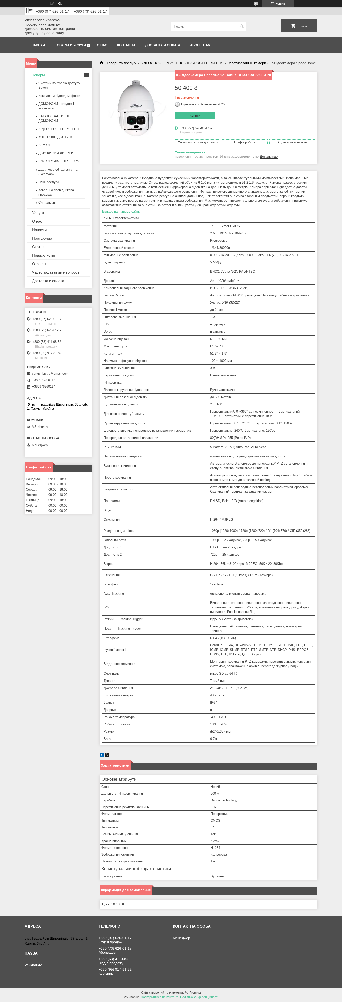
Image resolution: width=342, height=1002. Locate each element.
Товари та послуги (122, 63)
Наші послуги (48, 182)
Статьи (38, 247)
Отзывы (39, 264)
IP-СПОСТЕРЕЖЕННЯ (205, 63)
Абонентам (200, 45)
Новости (39, 230)
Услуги (38, 213)
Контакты (126, 45)
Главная (37, 45)
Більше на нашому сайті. (121, 211)
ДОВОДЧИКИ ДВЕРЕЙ (55, 153)
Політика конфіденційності (199, 997)
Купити (195, 115)
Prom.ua (195, 992)
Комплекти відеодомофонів (59, 96)
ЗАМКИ (44, 145)
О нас (102, 45)
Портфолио (42, 238)
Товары (38, 75)
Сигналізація (47, 202)
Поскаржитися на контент (159, 997)
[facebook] (102, 755)
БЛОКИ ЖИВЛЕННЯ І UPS (58, 161)
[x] (107, 755)
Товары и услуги (70, 45)
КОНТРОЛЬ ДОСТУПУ (55, 137)
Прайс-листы (43, 255)
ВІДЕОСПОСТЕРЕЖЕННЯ (161, 63)
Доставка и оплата (162, 45)
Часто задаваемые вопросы (56, 272)
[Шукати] (241, 26)
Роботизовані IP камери (246, 63)
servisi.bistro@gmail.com (50, 373)
